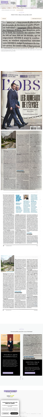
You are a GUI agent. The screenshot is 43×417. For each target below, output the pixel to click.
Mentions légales (21, 413)
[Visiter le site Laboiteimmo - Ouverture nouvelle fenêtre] (23, 416)
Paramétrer (5, 413)
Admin (27, 413)
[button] (23, 379)
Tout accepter (14, 413)
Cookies (39, 413)
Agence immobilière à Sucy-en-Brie (8, 10)
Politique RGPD (33, 413)
